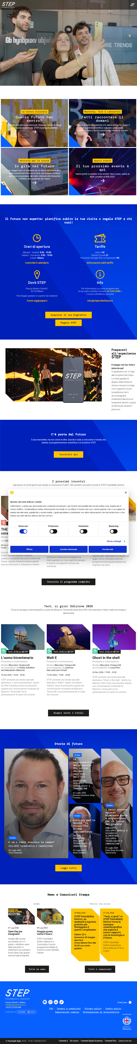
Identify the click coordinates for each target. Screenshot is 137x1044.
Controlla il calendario (37, 262)
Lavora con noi (125, 1041)
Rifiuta (29, 549)
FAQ (51, 1008)
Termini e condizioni (69, 1008)
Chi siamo (74, 1041)
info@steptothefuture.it (100, 300)
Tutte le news (37, 969)
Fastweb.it (63, 1041)
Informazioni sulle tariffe (100, 262)
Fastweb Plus (110, 1041)
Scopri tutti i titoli (68, 712)
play (68, 29)
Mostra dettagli (114, 541)
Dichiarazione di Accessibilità (101, 1012)
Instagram (50, 1002)
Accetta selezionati (68, 549)
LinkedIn (56, 1002)
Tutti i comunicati (100, 969)
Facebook (45, 1002)
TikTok (61, 1002)
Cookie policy (113, 1008)
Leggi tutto (68, 868)
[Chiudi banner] (126, 492)
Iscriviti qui (68, 454)
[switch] (53, 531)
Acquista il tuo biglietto (68, 315)
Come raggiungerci (37, 300)
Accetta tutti (107, 549)
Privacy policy (93, 1008)
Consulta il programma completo (68, 581)
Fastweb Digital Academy (92, 1041)
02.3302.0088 (113, 291)
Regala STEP (68, 322)
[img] (8, 5)
